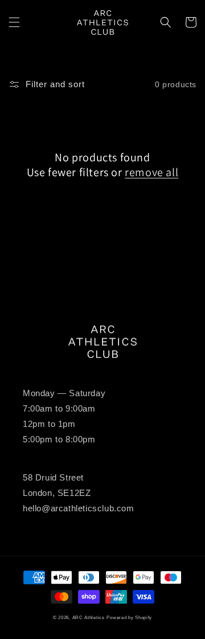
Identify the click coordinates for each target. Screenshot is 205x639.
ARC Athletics (88, 617)
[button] (14, 22)
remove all (151, 172)
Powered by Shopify (129, 617)
